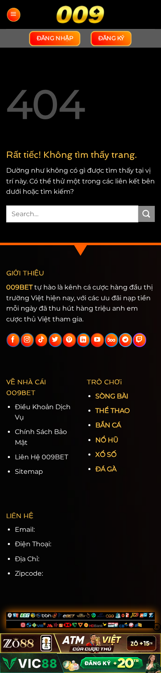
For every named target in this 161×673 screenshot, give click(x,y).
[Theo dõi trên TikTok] (41, 340)
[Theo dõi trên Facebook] (13, 340)
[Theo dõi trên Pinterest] (69, 340)
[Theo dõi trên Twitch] (139, 340)
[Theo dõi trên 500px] (111, 340)
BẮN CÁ (108, 425)
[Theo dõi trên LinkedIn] (83, 340)
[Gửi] (146, 214)
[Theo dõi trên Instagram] (27, 340)
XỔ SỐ (105, 454)
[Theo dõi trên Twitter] (55, 340)
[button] (13, 15)
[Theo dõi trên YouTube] (97, 340)
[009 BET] (80, 14)
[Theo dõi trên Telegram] (125, 340)
